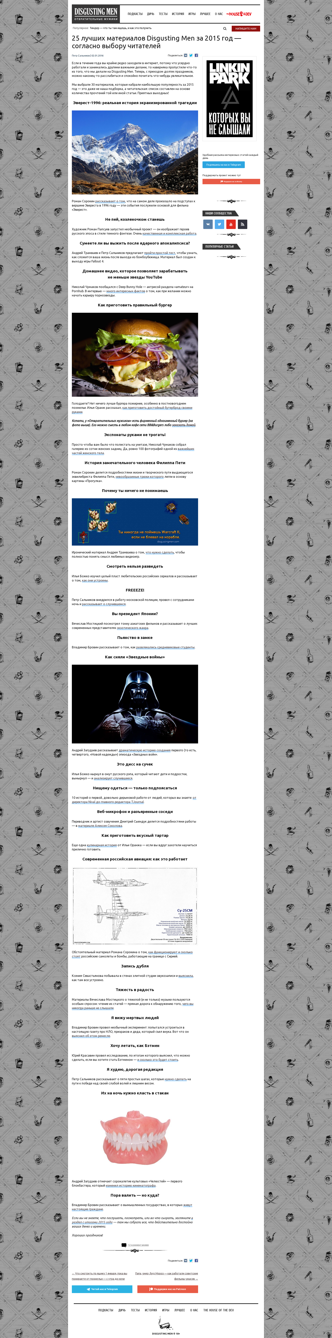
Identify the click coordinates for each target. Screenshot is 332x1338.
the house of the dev (239, 14)
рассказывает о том (110, 201)
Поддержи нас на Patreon (170, 1289)
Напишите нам (246, 28)
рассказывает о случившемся (104, 604)
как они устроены (95, 580)
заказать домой (183, 425)
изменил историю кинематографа (131, 1185)
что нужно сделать (160, 552)
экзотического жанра (132, 628)
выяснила (185, 975)
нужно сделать (176, 1079)
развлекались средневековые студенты (165, 647)
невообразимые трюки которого (140, 476)
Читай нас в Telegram (104, 1289)
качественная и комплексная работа (169, 233)
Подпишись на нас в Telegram (223, 164)
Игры (192, 14)
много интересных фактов (125, 291)
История (178, 14)
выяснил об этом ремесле (91, 1036)
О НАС (219, 14)
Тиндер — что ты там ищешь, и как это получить (121, 28)
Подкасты (135, 14)
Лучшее (205, 14)
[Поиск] (224, 28)
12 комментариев (138, 1244)
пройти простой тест (159, 253)
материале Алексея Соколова (100, 825)
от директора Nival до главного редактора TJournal (134, 800)
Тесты (163, 14)
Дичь (150, 14)
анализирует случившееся (113, 778)
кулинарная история (102, 845)
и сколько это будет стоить (157, 1059)
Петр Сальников (81, 55)
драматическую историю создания (145, 750)
